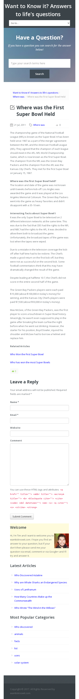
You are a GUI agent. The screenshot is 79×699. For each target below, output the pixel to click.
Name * (14, 402)
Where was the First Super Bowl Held (40, 110)
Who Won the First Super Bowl (27, 354)
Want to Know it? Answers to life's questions (35, 92)
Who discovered (23, 627)
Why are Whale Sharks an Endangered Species (40, 582)
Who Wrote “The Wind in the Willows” (34, 607)
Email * (14, 415)
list (15, 648)
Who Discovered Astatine (28, 575)
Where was (18, 96)
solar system (21, 662)
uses (17, 655)
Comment (16, 440)
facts (17, 641)
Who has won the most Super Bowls (30, 362)
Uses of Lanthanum (25, 589)
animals (18, 634)
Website (15, 427)
